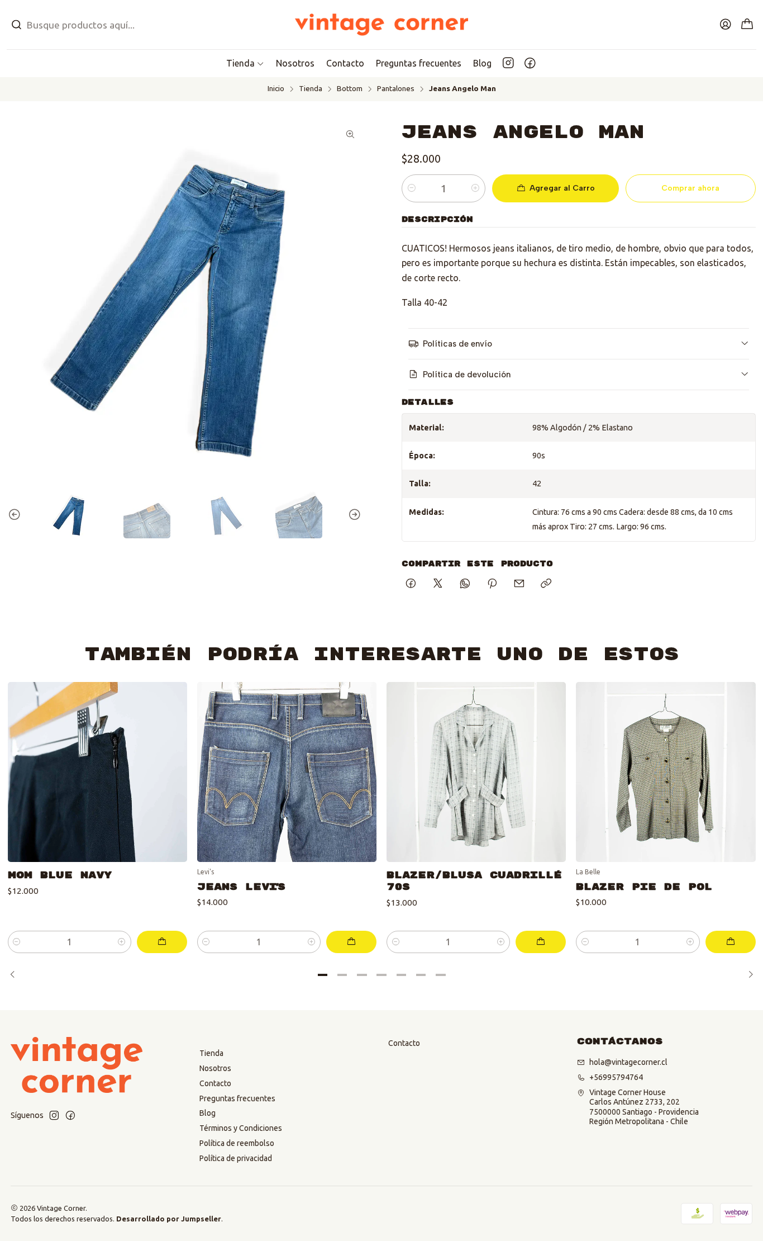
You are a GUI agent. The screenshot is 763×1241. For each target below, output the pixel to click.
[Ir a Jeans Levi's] (286, 771)
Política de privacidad (235, 1158)
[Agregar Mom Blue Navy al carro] (162, 942)
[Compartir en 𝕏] (437, 584)
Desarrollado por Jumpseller (168, 1219)
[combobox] (127, 24)
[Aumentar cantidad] (475, 188)
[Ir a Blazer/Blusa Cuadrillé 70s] (476, 771)
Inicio (276, 89)
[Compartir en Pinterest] (492, 584)
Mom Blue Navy (60, 875)
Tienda (310, 89)
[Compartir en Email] (519, 584)
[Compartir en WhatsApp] (465, 584)
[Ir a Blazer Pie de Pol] (665, 771)
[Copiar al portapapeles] (546, 584)
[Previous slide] (16, 514)
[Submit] (16, 24)
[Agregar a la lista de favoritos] (170, 758)
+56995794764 (616, 1077)
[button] (245, 63)
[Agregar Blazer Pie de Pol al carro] (730, 942)
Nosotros (215, 1068)
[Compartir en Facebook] (411, 584)
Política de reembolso (236, 1143)
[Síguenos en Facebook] (530, 63)
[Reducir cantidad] (411, 188)
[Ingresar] (726, 25)
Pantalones (395, 89)
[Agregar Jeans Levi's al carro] (351, 942)
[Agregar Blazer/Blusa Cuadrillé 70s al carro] (541, 942)
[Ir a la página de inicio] (382, 24)
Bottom (350, 89)
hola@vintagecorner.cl (628, 1062)
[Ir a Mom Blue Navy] (97, 771)
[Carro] (747, 25)
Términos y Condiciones (240, 1128)
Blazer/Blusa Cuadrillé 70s (474, 881)
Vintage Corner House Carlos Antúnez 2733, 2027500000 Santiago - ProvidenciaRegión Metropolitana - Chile (644, 1107)
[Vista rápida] (170, 786)
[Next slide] (353, 514)
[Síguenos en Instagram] (508, 63)
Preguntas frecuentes (237, 1098)
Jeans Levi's (241, 887)
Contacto (215, 1083)
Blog (207, 1113)
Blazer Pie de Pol (644, 887)
